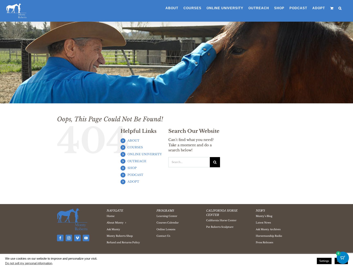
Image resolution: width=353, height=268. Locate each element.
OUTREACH (136, 161)
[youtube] (86, 238)
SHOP (132, 168)
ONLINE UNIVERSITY (144, 154)
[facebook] (60, 238)
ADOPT (133, 181)
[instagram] (69, 238)
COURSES (135, 147)
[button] (340, 8)
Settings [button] (324, 260)
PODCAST (135, 175)
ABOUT (133, 140)
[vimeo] (77, 238)
